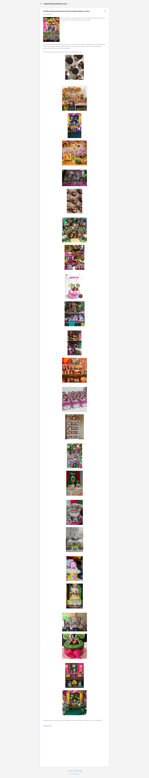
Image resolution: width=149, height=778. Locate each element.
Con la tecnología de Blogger (74, 771)
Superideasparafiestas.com (55, 4)
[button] (105, 11)
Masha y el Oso (48, 726)
